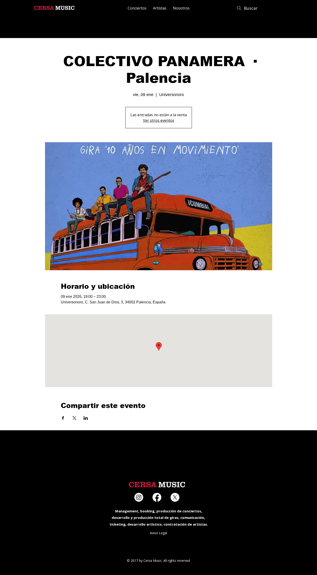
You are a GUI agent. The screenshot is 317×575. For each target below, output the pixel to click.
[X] (175, 497)
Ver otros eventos (158, 120)
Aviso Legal (158, 533)
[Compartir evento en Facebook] (63, 418)
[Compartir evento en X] (74, 418)
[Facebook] (156, 497)
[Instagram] (138, 497)
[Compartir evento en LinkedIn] (86, 418)
